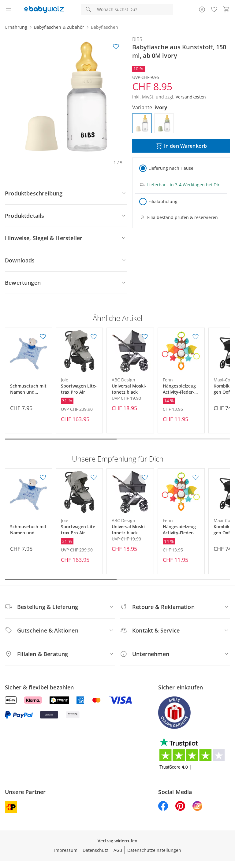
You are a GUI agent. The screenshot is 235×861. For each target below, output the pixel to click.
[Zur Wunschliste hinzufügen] (116, 46)
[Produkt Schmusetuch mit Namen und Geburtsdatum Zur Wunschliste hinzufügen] (42, 336)
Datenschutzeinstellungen (154, 850)
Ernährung (16, 27)
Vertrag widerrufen (117, 841)
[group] (66, 96)
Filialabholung (162, 201)
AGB (118, 850)
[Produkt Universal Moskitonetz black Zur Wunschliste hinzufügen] (144, 336)
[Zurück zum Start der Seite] (229, 818)
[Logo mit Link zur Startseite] (44, 9)
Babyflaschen (104, 27)
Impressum (65, 850)
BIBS (137, 39)
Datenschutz (95, 850)
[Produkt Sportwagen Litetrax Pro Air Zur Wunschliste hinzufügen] (93, 336)
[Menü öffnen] (8, 9)
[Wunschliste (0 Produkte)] (214, 9)
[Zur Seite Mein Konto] (202, 9)
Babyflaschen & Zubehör (59, 27)
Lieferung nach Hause (170, 168)
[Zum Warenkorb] (226, 9)
